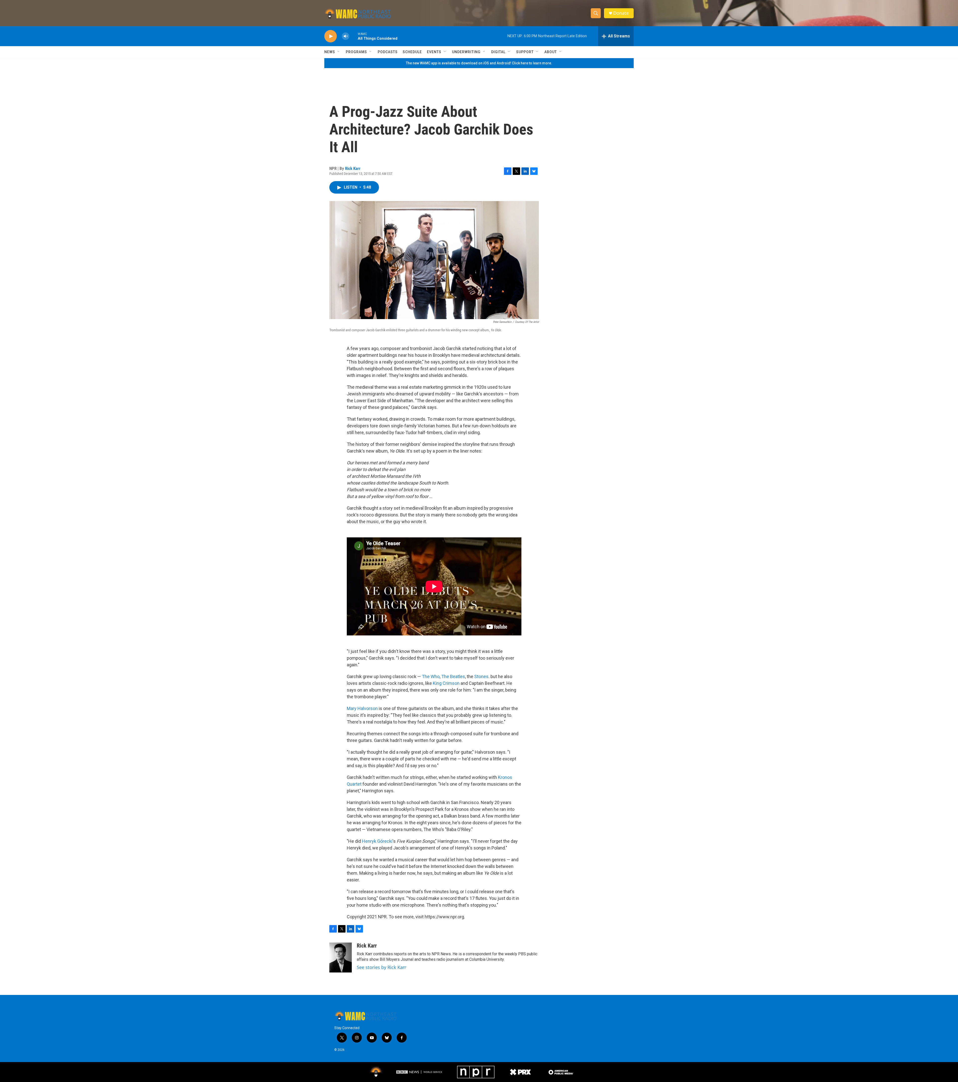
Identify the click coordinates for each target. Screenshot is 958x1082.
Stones (481, 676)
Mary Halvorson (362, 708)
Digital (498, 52)
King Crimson (446, 683)
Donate (621, 13)
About (550, 52)
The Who (431, 676)
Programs (356, 52)
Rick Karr (352, 168)
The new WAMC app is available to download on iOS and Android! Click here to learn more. (479, 63)
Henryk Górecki (377, 841)
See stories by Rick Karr (381, 967)
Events (434, 52)
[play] (331, 36)
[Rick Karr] (340, 957)
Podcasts (388, 52)
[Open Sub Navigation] (339, 52)
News (329, 52)
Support (525, 52)
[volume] (345, 36)
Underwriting (466, 52)
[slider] (353, 36)
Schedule (412, 52)
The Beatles (453, 676)
